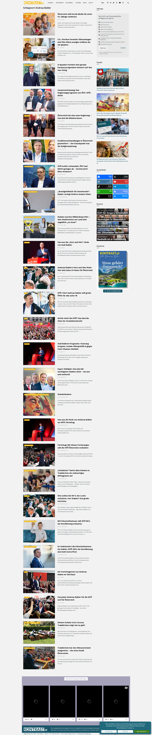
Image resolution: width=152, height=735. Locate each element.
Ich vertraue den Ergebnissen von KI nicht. (112, 31)
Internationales (30, 369)
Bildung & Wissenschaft (32, 622)
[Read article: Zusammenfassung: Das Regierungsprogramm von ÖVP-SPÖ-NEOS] (39, 100)
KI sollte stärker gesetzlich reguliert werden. (112, 42)
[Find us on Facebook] (107, 2)
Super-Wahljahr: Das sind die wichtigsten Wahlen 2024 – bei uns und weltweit (74, 372)
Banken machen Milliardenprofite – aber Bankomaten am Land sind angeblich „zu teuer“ (74, 219)
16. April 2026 (61, 73)
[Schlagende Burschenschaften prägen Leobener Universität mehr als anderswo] (113, 77)
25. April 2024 (61, 298)
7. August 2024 (62, 225)
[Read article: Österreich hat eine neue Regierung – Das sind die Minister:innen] (39, 125)
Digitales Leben (29, 14)
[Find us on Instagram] (110, 2)
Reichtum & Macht (30, 521)
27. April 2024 (61, 273)
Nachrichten (29, 166)
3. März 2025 (61, 121)
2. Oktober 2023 (62, 478)
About (91, 2)
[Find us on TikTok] (113, 2)
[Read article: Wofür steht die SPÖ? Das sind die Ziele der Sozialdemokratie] (39, 328)
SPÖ (26, 267)
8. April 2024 (61, 323)
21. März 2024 (61, 351)
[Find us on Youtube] (120, 2)
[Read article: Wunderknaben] (39, 404)
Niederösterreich (30, 470)
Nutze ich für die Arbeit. (106, 22)
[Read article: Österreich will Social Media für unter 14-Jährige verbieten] (39, 24)
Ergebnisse (123, 48)
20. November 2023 (63, 397)
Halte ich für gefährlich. (106, 29)
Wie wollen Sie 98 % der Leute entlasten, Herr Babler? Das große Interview (73, 498)
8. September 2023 (62, 526)
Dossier (78, 2)
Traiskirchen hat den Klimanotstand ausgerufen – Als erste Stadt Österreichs (74, 650)
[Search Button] (128, 2)
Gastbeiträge (29, 65)
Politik (27, 90)
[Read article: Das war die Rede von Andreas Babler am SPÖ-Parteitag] (39, 429)
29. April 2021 (61, 628)
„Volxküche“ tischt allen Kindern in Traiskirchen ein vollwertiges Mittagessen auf (74, 473)
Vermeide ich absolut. (106, 44)
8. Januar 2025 (62, 149)
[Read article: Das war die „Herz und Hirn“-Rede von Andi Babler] (39, 252)
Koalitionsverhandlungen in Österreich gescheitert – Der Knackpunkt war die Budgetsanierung (75, 143)
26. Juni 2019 (61, 656)
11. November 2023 (63, 425)
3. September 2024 (62, 197)
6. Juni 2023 (61, 602)
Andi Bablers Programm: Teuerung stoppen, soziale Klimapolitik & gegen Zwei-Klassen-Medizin (75, 346)
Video (85, 2)
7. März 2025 (61, 98)
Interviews (60, 2)
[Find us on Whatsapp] (123, 2)
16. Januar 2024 (62, 377)
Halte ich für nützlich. (106, 27)
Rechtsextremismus (31, 191)
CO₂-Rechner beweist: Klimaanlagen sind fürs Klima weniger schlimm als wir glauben (74, 42)
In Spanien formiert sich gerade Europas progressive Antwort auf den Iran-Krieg (75, 67)
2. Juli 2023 (61, 577)
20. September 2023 (63, 503)
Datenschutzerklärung (84, 733)
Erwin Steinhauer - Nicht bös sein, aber (36, 394)
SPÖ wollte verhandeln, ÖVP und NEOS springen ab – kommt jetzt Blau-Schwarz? (73, 169)
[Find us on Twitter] (116, 2)
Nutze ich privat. (104, 24)
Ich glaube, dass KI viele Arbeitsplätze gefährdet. (110, 38)
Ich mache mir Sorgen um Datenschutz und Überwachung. (112, 34)
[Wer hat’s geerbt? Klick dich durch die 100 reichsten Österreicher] (113, 126)
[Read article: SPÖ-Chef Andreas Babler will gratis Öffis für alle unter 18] (39, 303)
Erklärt (27, 39)
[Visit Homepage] (34, 3)
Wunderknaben (64, 394)
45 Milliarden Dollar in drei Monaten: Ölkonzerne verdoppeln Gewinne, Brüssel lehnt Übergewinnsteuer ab (112, 161)
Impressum (27, 733)
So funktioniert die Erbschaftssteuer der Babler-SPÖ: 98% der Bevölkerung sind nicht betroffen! (75, 549)
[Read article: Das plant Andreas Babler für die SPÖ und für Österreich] (39, 607)
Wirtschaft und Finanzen (33, 217)
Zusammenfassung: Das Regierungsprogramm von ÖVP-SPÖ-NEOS (74, 93)
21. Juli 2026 (61, 47)
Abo (102, 2)
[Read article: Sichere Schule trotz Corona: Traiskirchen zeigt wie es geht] (39, 632)
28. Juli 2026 (61, 19)
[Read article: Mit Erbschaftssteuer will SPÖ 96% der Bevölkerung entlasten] (39, 531)
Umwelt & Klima (29, 648)
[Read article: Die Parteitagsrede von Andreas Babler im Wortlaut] (39, 581)
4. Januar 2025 (62, 174)
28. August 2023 (62, 554)
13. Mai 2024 (61, 247)
